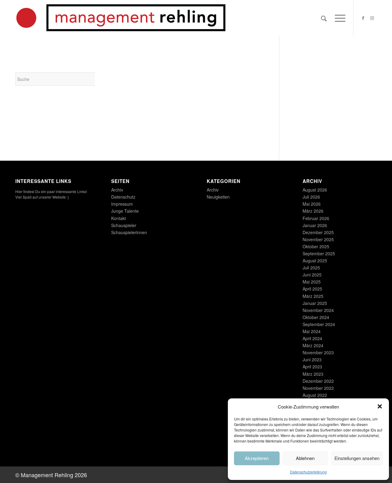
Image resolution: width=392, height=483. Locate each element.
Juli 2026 (311, 197)
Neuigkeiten (218, 197)
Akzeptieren (257, 458)
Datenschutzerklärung (308, 471)
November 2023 (318, 352)
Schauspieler (123, 225)
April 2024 (312, 338)
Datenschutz (123, 197)
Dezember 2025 (318, 232)
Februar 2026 (316, 218)
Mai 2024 (312, 331)
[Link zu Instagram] (372, 17)
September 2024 (319, 324)
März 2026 (313, 211)
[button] (380, 406)
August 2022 (315, 395)
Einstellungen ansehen (356, 458)
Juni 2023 (312, 359)
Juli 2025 (311, 267)
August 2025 (315, 260)
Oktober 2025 (316, 246)
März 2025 (313, 296)
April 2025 (312, 289)
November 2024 (318, 310)
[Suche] (324, 18)
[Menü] (338, 18)
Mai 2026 (312, 204)
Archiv (117, 190)
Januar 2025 (315, 303)
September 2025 (319, 253)
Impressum (122, 204)
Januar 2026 (315, 225)
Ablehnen (305, 458)
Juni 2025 (312, 275)
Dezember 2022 (318, 381)
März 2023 (313, 374)
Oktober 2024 (316, 317)
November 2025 (318, 239)
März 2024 (313, 345)
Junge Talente (125, 211)
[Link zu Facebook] (363, 17)
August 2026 (315, 190)
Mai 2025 (312, 282)
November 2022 (318, 388)
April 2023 (312, 366)
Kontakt (118, 218)
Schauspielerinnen (129, 232)
